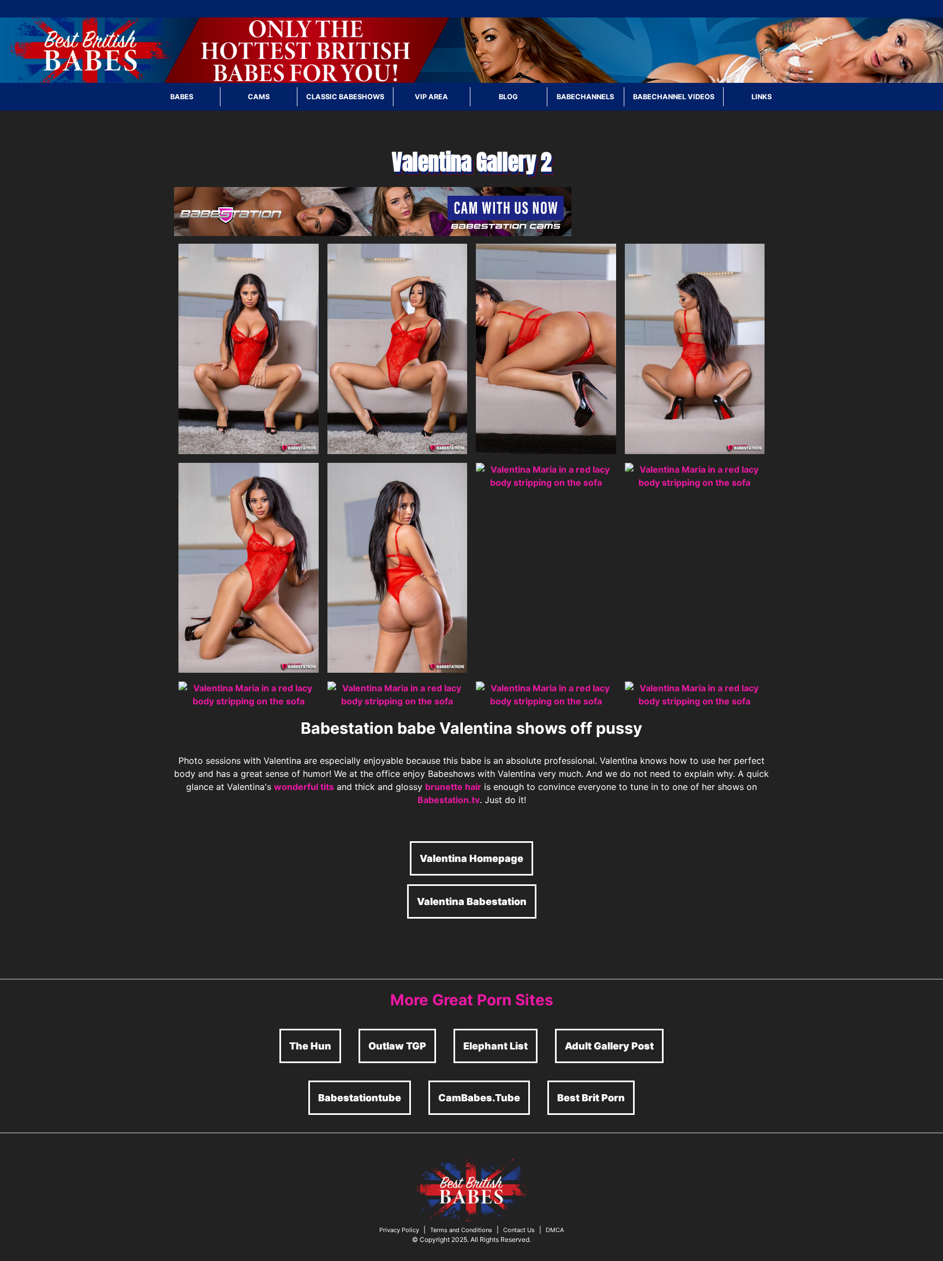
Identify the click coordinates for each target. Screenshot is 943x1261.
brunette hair (453, 786)
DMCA (555, 1230)
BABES (181, 97)
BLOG (508, 97)
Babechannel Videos (673, 97)
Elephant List (495, 1046)
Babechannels (585, 97)
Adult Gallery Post (609, 1046)
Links (761, 97)
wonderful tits (304, 786)
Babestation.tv (448, 799)
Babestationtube (359, 1097)
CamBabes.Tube (479, 1097)
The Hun (310, 1046)
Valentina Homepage (471, 858)
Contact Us (519, 1230)
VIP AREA (431, 97)
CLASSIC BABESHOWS (345, 97)
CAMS (259, 97)
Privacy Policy (399, 1230)
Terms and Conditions (461, 1230)
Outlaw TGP (397, 1046)
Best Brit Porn (591, 1097)
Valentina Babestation (472, 901)
